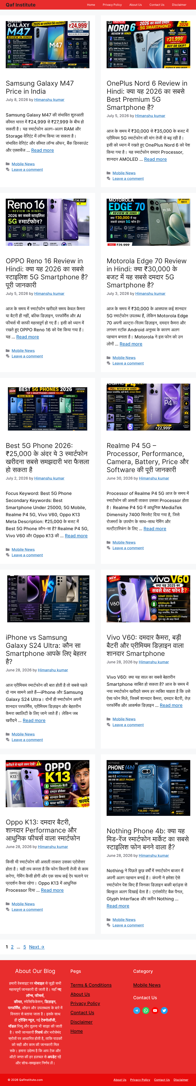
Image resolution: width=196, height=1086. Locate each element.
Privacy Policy (112, 5)
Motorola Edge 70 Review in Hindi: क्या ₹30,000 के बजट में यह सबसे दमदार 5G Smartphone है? (147, 273)
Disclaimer (179, 5)
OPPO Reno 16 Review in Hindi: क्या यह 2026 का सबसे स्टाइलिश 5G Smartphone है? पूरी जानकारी (47, 273)
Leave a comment (27, 169)
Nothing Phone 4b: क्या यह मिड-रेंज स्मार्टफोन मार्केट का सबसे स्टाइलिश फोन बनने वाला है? (148, 839)
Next (37, 947)
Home (91, 5)
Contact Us (156, 5)
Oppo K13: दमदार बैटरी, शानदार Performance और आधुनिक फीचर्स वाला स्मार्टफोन (43, 830)
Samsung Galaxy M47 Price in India (40, 87)
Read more (42, 150)
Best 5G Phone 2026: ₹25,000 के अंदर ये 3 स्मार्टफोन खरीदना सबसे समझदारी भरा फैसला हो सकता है (47, 457)
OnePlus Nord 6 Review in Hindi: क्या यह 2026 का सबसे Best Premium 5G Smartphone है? (147, 95)
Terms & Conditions (91, 985)
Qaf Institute (21, 5)
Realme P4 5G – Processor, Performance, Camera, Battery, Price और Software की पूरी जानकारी (148, 457)
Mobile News (23, 164)
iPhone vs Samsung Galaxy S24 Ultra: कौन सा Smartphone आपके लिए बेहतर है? (46, 649)
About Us (135, 5)
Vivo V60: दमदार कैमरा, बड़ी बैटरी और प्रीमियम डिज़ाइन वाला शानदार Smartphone (145, 645)
